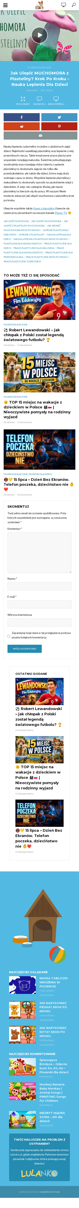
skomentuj (32, 90)
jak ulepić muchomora (46, 221)
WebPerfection (50, 1192)
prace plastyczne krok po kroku (47, 256)
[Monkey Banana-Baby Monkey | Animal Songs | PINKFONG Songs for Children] (22, 1091)
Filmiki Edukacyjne (39, 67)
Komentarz (14, 528)
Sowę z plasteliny (44, 208)
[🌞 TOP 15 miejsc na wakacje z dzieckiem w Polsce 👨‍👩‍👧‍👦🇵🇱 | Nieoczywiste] (39, 372)
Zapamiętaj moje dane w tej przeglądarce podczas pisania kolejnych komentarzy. (41, 635)
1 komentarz (46, 1125)
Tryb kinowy (23, 104)
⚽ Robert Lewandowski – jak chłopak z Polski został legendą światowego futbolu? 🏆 (34, 335)
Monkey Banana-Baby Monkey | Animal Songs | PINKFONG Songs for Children (53, 1093)
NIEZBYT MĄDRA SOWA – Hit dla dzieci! (52, 1117)
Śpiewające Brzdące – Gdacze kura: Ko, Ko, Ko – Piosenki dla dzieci (54, 1066)
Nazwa (12, 578)
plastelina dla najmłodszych (23, 243)
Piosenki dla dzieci (40, 474)
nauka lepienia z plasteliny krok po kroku (41, 239)
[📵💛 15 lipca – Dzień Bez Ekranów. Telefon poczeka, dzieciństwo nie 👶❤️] (39, 449)
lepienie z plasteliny (31, 234)
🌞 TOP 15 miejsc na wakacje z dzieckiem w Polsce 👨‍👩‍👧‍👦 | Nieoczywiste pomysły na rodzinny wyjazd (37, 409)
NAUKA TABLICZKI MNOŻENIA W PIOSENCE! (54, 982)
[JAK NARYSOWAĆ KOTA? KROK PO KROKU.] (22, 1035)
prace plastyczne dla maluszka (34, 247)
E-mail (11, 596)
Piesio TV (61, 212)
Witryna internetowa (19, 614)
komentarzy (46, 1076)
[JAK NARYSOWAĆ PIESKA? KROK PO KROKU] (22, 1010)
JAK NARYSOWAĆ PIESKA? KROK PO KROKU (53, 1007)
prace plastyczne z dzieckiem (22, 261)
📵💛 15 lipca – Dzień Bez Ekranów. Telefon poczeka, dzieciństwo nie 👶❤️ (39, 484)
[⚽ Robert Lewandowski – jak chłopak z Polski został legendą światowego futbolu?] (39, 300)
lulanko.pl (16, 1154)
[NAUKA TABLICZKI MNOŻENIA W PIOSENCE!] (22, 985)
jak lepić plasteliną (16, 221)
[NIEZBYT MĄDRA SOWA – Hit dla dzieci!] (22, 1120)
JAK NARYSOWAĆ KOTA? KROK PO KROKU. (53, 1032)
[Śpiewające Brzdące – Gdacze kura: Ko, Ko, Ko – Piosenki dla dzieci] (22, 1067)
